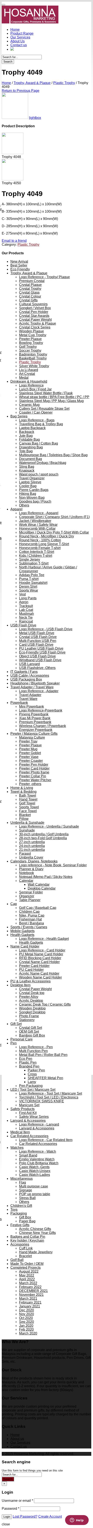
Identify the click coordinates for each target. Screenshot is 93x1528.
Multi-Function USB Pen (37, 641)
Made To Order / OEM (26, 1264)
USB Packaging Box (26, 679)
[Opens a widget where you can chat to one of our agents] (77, 1520)
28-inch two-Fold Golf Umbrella (43, 838)
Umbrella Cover (31, 857)
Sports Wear (28, 590)
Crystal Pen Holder (33, 312)
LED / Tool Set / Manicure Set (32, 1089)
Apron (23, 602)
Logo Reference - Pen (36, 1047)
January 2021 (29, 1306)
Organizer (26, 896)
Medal (24, 377)
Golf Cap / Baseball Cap (37, 908)
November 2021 (31, 1294)
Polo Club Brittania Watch (38, 1163)
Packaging (18, 1213)
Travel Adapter (30, 695)
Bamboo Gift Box (32, 1035)
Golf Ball (17, 1260)
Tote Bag (26, 451)
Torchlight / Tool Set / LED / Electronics (48, 1097)
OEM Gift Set (29, 1031)
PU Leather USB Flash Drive (41, 648)
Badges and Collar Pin (27, 1236)
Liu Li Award (28, 370)
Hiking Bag (27, 494)
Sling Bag (26, 466)
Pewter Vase (28, 757)
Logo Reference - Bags (37, 420)
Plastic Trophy (64, 83)
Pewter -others (30, 784)
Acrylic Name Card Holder (39, 973)
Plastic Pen (28, 1062)
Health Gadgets (22, 935)
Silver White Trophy (34, 366)
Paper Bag (27, 1221)
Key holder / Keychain (27, 1240)
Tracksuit (26, 606)
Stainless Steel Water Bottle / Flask (46, 393)
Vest (22, 594)
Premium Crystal (32, 281)
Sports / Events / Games (28, 927)
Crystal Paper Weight (35, 319)
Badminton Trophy (33, 354)
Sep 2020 (26, 1322)
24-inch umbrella (32, 846)
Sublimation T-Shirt (33, 563)
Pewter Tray (28, 741)
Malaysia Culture (32, 737)
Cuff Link (26, 1248)
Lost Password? (25, 1516)
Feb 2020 (26, 1329)
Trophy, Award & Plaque (32, 83)
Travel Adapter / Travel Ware (32, 687)
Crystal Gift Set (30, 1027)
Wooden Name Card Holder (40, 977)
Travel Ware (28, 699)
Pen (13, 1043)
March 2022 (28, 1283)
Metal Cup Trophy (32, 335)
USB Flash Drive (23, 625)
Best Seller (18, 265)
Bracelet (25, 1256)
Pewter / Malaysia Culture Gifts (34, 733)
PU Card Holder (31, 969)
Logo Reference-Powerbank (40, 710)
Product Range (22, 33)
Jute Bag (26, 435)
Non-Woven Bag (32, 497)
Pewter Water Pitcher (35, 780)
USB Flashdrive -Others (37, 668)
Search (7, 61)
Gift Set (16, 1024)
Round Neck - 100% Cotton (40, 540)
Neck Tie (26, 617)
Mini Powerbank (31, 706)
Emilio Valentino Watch (37, 1159)
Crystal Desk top (31, 993)
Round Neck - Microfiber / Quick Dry (46, 536)
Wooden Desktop (32, 1008)
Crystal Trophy (30, 288)
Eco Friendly (20, 269)
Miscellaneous (21, 1178)
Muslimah (26, 613)
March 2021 (28, 1298)
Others (24, 505)
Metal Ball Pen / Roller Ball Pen (43, 1055)
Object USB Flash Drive (37, 656)
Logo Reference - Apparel (38, 513)
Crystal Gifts (28, 300)
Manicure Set (29, 1105)
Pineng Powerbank (33, 714)
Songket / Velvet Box (35, 308)
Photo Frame (29, 1016)
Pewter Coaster (31, 760)
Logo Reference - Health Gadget (44, 938)
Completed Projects (25, 1267)
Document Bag (30, 459)
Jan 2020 (26, 1325)
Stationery (27, 1020)
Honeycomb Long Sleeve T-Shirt (44, 544)
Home (15, 29)
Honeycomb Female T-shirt (40, 548)
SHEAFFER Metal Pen (45, 1078)
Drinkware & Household (28, 381)
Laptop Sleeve (30, 482)
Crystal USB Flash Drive (38, 637)
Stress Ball (27, 1198)
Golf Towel (27, 803)
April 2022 (27, 1279)
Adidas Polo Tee (31, 575)
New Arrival (19, 261)
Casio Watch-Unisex (34, 1171)
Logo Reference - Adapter (38, 691)
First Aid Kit (28, 1113)
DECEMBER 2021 (33, 1291)
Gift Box (25, 1217)
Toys (14, 1209)
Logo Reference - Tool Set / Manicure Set (50, 1093)
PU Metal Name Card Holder (41, 954)
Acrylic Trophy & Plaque (37, 323)
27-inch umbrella (32, 842)
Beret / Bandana (31, 923)
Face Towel (28, 811)
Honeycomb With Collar (37, 528)
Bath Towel (27, 795)
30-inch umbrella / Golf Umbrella (44, 834)
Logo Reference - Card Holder (42, 950)
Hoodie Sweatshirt (33, 583)
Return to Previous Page (20, 90)
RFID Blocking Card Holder (40, 958)
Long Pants (28, 598)
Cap (13, 904)
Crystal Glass (29, 292)
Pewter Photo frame (34, 772)
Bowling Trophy (31, 343)
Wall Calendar (39, 884)
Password (10, 1508)
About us (17, 1439)
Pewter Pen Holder (33, 764)
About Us (17, 41)
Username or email (17, 1500)
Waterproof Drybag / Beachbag (42, 463)
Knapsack (26, 470)
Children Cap (29, 911)
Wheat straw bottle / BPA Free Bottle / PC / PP (54, 397)
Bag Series (18, 416)
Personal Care (21, 1039)
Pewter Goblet (30, 753)
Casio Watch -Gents (34, 1167)
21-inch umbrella (32, 849)
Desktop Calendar (42, 888)
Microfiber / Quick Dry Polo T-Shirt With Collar (54, 532)
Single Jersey (29, 559)
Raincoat (26, 621)
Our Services (20, 37)
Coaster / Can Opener (36, 412)
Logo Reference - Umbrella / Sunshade (49, 826)
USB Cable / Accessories (29, 675)
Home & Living (21, 788)
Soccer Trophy (30, 350)
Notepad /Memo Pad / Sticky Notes (45, 877)
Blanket (25, 815)
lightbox (35, 118)
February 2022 (30, 1287)
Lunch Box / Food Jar (35, 389)
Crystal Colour (30, 296)
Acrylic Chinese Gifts (35, 1229)
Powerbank (19, 702)
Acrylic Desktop (31, 1000)
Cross (32, 1074)
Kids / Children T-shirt (35, 555)
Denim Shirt (28, 586)
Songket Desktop (32, 1012)
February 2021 (30, 1302)
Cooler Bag (28, 486)
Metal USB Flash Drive (36, 633)
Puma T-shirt (28, 579)
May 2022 (26, 1275)
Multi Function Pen (33, 1051)
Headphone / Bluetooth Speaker (35, 683)
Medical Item (20, 1132)
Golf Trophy (28, 346)
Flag (22, 1182)
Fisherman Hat (30, 919)
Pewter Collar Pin (32, 776)
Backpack (26, 432)
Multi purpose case (33, 1186)
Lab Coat (26, 610)
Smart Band (28, 1155)
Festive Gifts (19, 1225)
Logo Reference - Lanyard (39, 1124)
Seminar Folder (31, 892)
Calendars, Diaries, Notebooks (34, 861)
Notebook (26, 873)
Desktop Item (20, 985)
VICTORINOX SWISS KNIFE (41, 1101)
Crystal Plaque (30, 285)
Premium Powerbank (35, 722)
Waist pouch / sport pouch (38, 474)
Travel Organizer (32, 478)
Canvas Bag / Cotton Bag (38, 443)
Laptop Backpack (32, 428)
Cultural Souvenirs (33, 304)
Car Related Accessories (29, 1136)
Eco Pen (25, 1058)
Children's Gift (21, 1205)
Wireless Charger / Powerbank (42, 726)
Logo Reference (31, 385)
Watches (17, 1147)
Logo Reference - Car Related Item (45, 1140)
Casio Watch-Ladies (34, 1175)
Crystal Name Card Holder (39, 962)
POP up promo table (34, 1194)
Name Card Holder (24, 946)
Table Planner (29, 900)
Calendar (26, 880)
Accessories (19, 1244)
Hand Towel (28, 799)
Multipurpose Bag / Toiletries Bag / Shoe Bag (53, 455)
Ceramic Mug (29, 405)
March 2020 (28, 1333)
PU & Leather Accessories (30, 981)
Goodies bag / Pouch (35, 501)
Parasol (25, 853)
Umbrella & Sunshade (27, 822)
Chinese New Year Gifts (37, 1233)
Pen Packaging (31, 1086)
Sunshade (27, 830)
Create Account (50, 1516)
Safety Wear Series (34, 1116)
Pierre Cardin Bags (33, 490)
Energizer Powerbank (35, 730)
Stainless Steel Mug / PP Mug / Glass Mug (51, 401)
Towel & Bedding (23, 791)
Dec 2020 (26, 1310)
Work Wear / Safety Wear (38, 524)
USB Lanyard (29, 664)
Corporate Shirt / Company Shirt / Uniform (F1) (54, 517)
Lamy (32, 1082)
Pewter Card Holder (34, 768)
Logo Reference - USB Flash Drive (45, 629)
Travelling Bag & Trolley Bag (41, 424)
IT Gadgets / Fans (24, 671)
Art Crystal (27, 374)
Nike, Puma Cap (31, 915)
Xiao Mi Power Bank (34, 718)
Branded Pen (29, 1066)
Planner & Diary (31, 869)
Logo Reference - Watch (37, 1151)
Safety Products (22, 1109)
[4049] (15, 118)
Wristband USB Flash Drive (40, 660)
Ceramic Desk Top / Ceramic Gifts (45, 1004)
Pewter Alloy (28, 997)
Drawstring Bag (31, 447)
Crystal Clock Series (34, 327)
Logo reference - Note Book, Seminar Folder (53, 865)
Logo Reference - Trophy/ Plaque (44, 277)
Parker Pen (36, 1070)
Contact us (18, 45)
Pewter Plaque (30, 339)
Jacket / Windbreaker (35, 521)
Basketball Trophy (33, 358)
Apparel (16, 509)
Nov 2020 (26, 1314)
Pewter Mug (28, 749)
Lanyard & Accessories (28, 1120)
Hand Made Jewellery (36, 1252)
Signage (25, 1190)
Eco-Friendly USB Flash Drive (42, 652)
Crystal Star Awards (34, 316)
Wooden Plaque (31, 331)
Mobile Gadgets (22, 931)
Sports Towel (29, 807)
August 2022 (28, 1271)
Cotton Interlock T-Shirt (36, 552)
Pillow (24, 819)
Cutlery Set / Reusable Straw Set (44, 408)
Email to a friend (14, 240)
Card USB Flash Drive (36, 644)
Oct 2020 (26, 1318)
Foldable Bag (29, 439)
